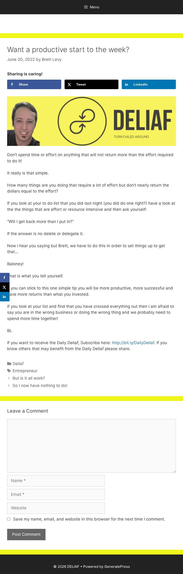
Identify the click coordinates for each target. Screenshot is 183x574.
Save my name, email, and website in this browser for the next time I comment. (89, 519)
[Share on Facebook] (5, 277)
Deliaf (18, 363)
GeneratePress (117, 566)
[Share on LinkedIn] (5, 296)
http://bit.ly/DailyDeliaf (132, 342)
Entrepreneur (25, 370)
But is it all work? (29, 378)
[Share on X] (5, 287)
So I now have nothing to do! (40, 385)
